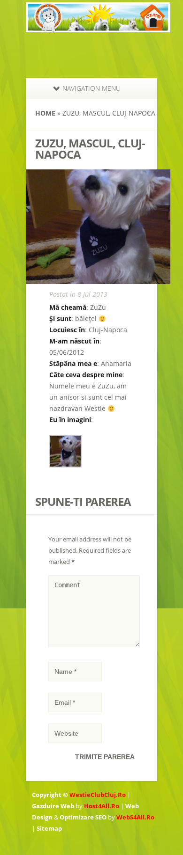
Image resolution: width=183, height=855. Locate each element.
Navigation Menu (91, 88)
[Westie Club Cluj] (98, 26)
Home (45, 113)
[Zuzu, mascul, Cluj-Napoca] (65, 465)
